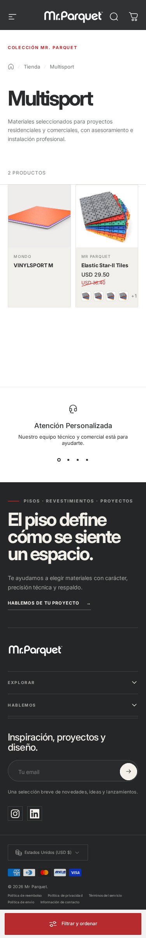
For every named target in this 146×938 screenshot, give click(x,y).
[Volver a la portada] (11, 66)
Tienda (32, 66)
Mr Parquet (96, 256)
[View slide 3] (78, 460)
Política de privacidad (65, 895)
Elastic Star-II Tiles (104, 265)
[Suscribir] (128, 771)
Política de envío (21, 902)
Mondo (22, 256)
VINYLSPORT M (33, 265)
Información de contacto (60, 902)
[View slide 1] (59, 460)
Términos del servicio (105, 895)
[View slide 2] (68, 460)
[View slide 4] (87, 460)
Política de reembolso (25, 895)
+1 (134, 296)
